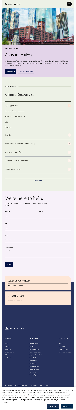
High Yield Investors (64, 349)
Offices (7, 355)
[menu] (69, 4)
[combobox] (36, 240)
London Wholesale (34, 369)
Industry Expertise (34, 375)
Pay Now (8, 127)
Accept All (53, 406)
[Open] (69, 239)
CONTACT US (11, 71)
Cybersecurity (33, 360)
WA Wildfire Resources (65, 352)
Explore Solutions (26, 71)
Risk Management (34, 366)
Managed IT (32, 363)
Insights (61, 343)
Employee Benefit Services (36, 355)
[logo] (12, 4)
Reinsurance (32, 372)
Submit (9, 264)
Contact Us (8, 357)
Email (6, 223)
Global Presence (9, 352)
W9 (6, 122)
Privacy (41, 385)
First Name (7, 211)
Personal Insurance (34, 343)
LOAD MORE (38, 181)
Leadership (8, 349)
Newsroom (62, 346)
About (6, 343)
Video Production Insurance (15, 116)
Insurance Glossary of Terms (15, 111)
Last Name (41, 211)
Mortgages (32, 346)
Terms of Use (34, 385)
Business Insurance (34, 349)
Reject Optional (67, 406)
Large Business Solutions (35, 352)
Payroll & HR (32, 357)
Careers (7, 346)
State (6, 235)
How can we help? (9, 247)
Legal (47, 385)
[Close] (73, 390)
